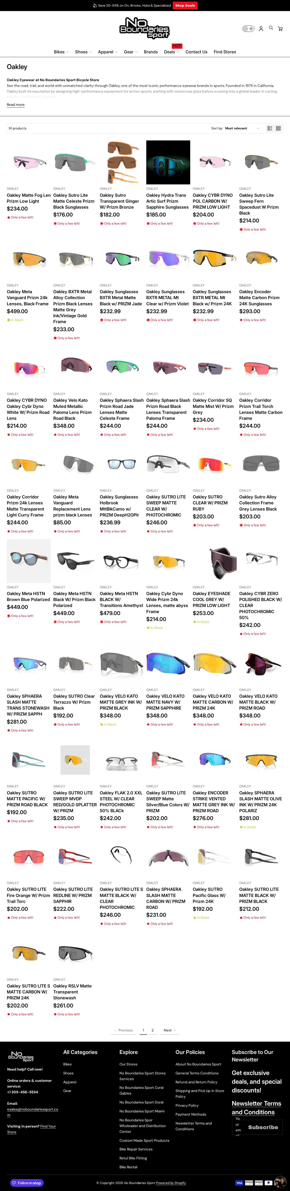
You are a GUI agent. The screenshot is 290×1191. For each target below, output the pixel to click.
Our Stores (128, 1064)
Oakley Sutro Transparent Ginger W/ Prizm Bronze (119, 201)
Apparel (69, 1082)
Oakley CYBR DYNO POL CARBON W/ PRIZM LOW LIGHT (213, 201)
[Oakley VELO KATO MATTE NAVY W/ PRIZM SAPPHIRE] (168, 664)
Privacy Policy (187, 1105)
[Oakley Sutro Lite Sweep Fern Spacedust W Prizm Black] (261, 162)
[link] (123, 1030)
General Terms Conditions (197, 1073)
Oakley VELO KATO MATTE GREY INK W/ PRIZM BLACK (121, 702)
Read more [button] (16, 104)
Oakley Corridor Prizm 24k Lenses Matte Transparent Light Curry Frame (25, 506)
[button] (271, 29)
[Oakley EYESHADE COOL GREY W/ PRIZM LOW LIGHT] (215, 561)
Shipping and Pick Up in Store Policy (200, 1093)
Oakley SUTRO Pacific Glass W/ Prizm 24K (209, 895)
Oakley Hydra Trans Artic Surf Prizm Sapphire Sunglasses (167, 201)
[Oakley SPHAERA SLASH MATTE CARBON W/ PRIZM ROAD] (168, 857)
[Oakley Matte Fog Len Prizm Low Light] (29, 162)
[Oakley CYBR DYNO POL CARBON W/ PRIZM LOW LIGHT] (215, 162)
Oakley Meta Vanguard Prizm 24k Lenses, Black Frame (28, 297)
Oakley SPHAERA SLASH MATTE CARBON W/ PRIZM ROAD (165, 898)
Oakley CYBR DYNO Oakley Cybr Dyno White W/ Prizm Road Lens (28, 409)
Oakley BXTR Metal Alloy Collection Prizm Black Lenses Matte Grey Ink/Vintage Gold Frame (73, 306)
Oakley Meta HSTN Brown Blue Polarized (28, 596)
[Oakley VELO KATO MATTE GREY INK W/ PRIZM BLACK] (122, 664)
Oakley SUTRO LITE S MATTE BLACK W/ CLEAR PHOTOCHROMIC (121, 898)
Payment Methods (191, 1114)
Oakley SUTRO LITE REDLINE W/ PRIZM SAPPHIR (73, 895)
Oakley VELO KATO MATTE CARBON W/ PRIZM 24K (213, 702)
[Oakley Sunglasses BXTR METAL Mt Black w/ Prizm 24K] (215, 259)
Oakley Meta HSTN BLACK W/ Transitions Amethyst (121, 599)
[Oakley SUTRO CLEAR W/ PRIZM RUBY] (215, 464)
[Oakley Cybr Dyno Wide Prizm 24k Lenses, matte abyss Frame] (168, 561)
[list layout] (270, 128)
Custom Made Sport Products (144, 1140)
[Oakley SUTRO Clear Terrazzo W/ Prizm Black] (75, 664)
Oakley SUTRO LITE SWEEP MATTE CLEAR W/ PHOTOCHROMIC (166, 506)
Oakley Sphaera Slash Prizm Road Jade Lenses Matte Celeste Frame (122, 409)
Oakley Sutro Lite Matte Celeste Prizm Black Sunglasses (73, 201)
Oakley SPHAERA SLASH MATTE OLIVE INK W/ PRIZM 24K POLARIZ (260, 801)
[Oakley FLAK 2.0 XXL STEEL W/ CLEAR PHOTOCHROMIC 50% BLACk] (122, 760)
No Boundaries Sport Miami (142, 1111)
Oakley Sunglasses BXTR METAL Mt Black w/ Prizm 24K (212, 297)
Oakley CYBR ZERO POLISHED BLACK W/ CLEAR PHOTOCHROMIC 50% (260, 605)
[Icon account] (261, 28)
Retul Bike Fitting (133, 1158)
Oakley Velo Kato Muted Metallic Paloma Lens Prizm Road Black (72, 409)
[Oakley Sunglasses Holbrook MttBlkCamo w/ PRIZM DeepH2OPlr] (122, 464)
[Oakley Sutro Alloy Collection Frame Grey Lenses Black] (261, 464)
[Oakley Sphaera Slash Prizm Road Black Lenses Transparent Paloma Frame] (168, 368)
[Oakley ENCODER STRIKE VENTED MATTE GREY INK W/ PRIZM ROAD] (215, 760)
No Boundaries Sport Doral (141, 1102)
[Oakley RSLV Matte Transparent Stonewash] (75, 953)
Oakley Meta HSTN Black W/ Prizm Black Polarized (74, 599)
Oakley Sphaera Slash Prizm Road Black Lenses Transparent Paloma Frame (168, 409)
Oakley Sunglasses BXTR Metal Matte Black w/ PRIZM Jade (121, 297)
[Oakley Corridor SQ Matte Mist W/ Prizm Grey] (215, 368)
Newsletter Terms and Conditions (194, 1126)
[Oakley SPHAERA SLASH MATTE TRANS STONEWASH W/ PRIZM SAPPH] (29, 664)
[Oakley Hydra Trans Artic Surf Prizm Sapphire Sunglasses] (168, 162)
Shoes (68, 1073)
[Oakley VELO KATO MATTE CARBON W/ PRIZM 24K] (215, 664)
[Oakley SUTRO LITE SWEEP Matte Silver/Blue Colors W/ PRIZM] (168, 760)
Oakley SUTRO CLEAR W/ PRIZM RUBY (210, 502)
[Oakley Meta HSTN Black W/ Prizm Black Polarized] (75, 561)
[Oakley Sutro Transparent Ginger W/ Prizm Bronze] (122, 162)
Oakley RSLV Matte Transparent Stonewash (72, 991)
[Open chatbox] (281, 1182)
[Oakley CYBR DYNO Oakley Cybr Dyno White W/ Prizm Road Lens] (29, 368)
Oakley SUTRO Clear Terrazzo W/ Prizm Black (74, 702)
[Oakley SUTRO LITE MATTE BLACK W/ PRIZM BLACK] (261, 857)
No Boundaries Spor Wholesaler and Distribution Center (143, 1126)
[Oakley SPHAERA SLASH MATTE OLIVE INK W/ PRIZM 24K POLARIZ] (261, 760)
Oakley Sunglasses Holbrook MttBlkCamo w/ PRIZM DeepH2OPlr (119, 506)
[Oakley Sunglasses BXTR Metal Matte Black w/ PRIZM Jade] (122, 259)
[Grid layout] (278, 128)
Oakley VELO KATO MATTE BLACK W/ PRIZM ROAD (258, 702)
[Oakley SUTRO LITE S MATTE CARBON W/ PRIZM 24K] (29, 953)
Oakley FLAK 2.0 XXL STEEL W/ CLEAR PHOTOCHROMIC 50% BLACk (121, 801)
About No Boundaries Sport (198, 1064)
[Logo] (145, 29)
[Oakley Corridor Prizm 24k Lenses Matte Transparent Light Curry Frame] (29, 464)
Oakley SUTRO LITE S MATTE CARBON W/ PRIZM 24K (28, 991)
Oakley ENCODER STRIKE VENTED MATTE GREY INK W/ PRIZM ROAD (214, 801)
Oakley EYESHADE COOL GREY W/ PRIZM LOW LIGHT (211, 599)
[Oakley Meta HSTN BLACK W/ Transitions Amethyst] (122, 561)
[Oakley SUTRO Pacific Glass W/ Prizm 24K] (215, 857)
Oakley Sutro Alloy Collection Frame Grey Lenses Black (258, 502)
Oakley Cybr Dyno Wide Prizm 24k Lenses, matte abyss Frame (167, 602)
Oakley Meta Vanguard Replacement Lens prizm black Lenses (72, 506)
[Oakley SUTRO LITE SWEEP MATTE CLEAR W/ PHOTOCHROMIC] (168, 464)
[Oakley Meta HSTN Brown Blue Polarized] (29, 561)
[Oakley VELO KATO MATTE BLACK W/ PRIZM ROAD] (261, 664)
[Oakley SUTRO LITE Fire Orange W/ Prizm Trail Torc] (29, 857)
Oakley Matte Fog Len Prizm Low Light (29, 198)
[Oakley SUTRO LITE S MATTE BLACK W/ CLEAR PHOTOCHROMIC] (122, 857)
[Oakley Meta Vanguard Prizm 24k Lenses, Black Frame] (29, 259)
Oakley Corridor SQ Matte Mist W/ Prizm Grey (213, 406)
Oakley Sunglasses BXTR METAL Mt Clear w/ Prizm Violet (167, 297)
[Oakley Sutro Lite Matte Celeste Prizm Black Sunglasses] (75, 162)
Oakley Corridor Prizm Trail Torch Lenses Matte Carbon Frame (261, 409)
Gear (67, 1090)
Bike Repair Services (136, 1149)
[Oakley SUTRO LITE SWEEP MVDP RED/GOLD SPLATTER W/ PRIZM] (75, 760)
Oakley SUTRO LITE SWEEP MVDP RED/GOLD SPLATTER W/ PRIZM (75, 801)
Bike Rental (128, 1167)
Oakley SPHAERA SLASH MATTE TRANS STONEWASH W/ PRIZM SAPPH (28, 705)
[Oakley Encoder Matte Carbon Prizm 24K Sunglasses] (261, 259)
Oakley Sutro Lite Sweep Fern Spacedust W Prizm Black (259, 204)
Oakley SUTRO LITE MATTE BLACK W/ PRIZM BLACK (259, 895)
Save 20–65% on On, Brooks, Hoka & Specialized (134, 5)
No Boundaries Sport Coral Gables (141, 1090)
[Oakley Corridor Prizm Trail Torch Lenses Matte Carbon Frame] (261, 368)
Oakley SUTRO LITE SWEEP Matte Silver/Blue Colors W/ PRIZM (167, 801)
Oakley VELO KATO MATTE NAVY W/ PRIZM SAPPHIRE (165, 702)
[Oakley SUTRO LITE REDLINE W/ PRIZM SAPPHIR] (75, 857)
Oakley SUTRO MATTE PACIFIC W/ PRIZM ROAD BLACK (27, 798)
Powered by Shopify (171, 1183)
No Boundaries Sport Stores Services (143, 1076)
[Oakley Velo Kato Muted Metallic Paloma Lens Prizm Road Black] (75, 368)
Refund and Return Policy (196, 1082)
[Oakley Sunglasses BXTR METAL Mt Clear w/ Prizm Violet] (168, 259)
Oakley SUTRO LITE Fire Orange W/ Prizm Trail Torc (28, 895)
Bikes (67, 1064)
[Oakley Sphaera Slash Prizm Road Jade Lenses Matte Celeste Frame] (122, 368)
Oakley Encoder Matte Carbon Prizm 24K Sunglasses (259, 297)
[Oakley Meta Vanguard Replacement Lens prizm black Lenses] (75, 464)
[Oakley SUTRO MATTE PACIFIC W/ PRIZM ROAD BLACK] (29, 760)
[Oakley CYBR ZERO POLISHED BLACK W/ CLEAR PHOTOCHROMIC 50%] (261, 561)
